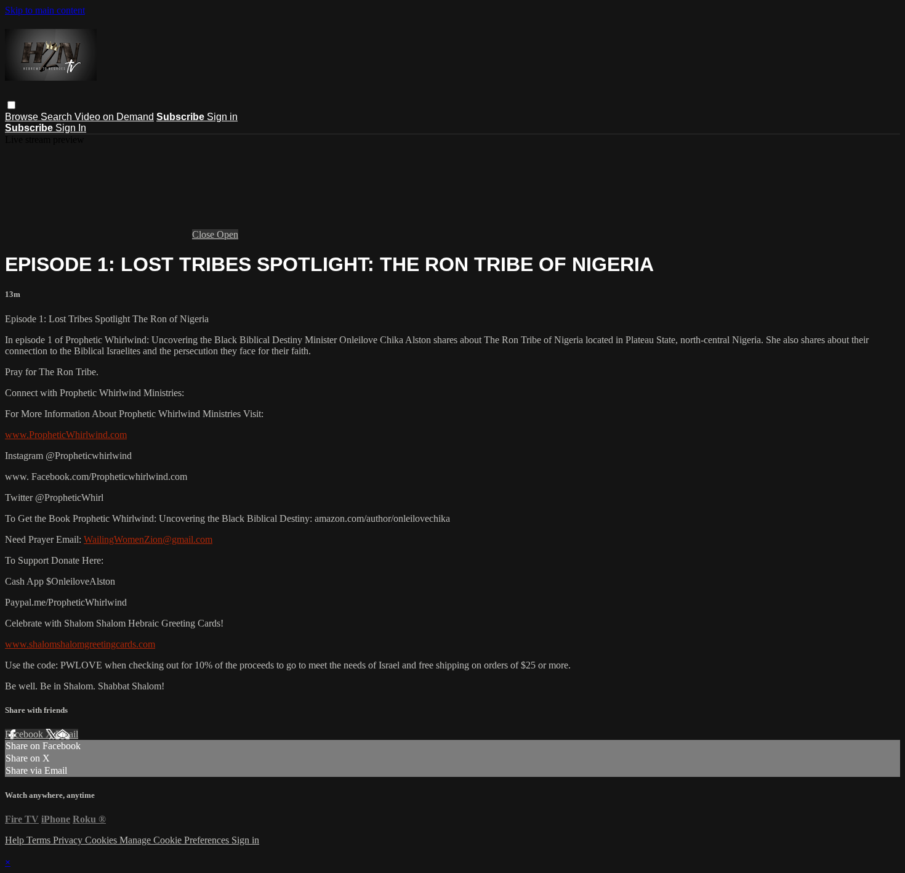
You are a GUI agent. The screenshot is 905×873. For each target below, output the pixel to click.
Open (227, 234)
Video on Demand (114, 117)
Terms (39, 840)
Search (57, 117)
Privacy (69, 840)
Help (15, 840)
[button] (11, 105)
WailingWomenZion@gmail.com (148, 539)
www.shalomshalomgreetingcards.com (80, 644)
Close (204, 234)
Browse (23, 117)
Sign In (70, 128)
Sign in (222, 117)
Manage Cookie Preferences (175, 840)
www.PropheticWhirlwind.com (66, 434)
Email (66, 734)
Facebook (25, 734)
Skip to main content (45, 10)
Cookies (102, 840)
